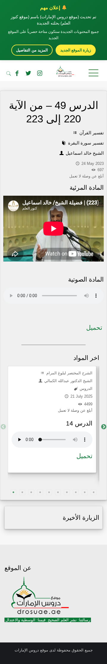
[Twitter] (28, 73)
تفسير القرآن (91, 132)
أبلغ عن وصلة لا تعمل (75, 410)
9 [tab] (85, 492)
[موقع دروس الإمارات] (53, 72)
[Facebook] (17, 73)
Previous (3, 427)
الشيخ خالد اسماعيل (84, 153)
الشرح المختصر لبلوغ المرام (68, 373)
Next (104, 427)
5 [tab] (49, 492)
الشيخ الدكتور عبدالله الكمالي (67, 381)
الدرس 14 (79, 423)
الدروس (85, 388)
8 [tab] (76, 492)
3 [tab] (31, 492)
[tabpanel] (52, 419)
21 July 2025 (80, 396)
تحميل (94, 327)
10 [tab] (94, 492)
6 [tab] (58, 492)
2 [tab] (22, 492)
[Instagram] (39, 73)
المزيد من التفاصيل (32, 50)
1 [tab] (13, 492)
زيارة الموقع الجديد (75, 50)
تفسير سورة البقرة (85, 142)
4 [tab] (40, 492)
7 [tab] (67, 492)
